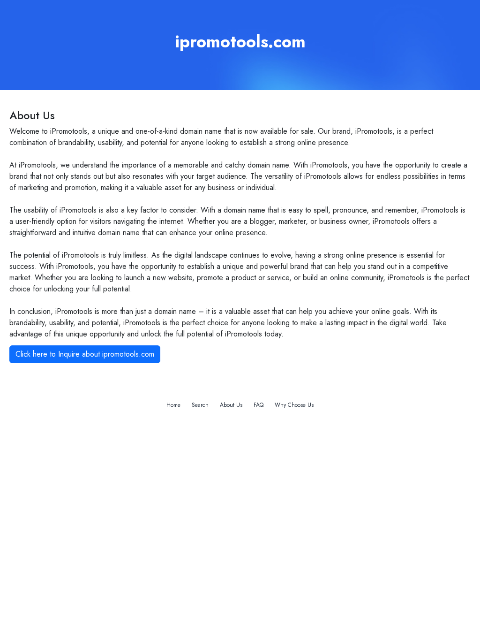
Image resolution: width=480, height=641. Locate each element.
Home (173, 405)
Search (200, 405)
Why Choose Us (294, 405)
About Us (231, 405)
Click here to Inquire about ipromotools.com (84, 354)
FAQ (258, 405)
